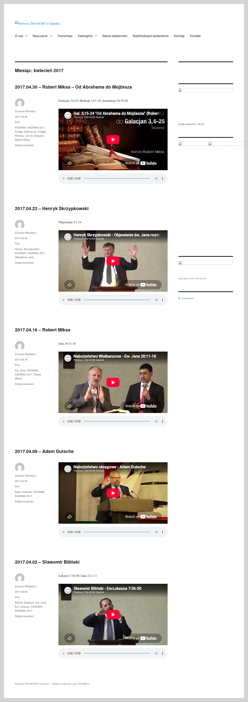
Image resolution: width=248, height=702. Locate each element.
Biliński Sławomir (24, 602)
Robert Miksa (22, 139)
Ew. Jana (20, 370)
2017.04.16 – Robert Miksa (42, 329)
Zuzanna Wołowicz (25, 111)
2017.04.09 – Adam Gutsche (44, 451)
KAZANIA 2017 (36, 127)
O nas (19, 36)
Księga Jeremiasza (25, 131)
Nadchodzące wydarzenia (151, 36)
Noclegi (179, 36)
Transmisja (64, 36)
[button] (181, 66)
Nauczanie (40, 36)
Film (17, 122)
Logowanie (188, 298)
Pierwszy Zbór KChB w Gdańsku (32, 683)
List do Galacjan (35, 135)
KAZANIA (20, 127)
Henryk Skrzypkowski (27, 249)
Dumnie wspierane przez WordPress (71, 683)
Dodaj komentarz (24, 145)
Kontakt (195, 36)
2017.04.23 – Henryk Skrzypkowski (52, 208)
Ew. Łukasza (22, 606)
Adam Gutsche (23, 492)
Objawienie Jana (24, 257)
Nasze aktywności (114, 36)
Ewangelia (85, 36)
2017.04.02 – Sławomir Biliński (47, 562)
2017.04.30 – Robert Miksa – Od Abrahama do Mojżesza (73, 87)
